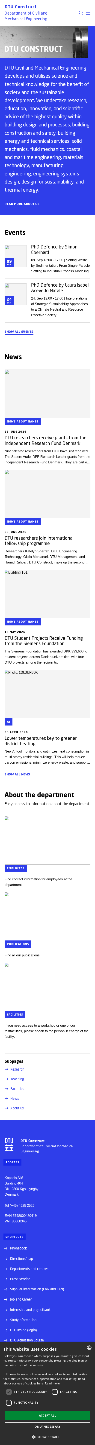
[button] (88, 13)
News (14, 1098)
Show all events (19, 332)
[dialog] (47, 1393)
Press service (20, 1279)
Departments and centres (29, 1269)
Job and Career (21, 1299)
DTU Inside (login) (23, 1330)
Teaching (17, 1079)
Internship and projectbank (30, 1309)
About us (17, 1108)
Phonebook (18, 1248)
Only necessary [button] (47, 1427)
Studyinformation (23, 1320)
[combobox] (89, 1347)
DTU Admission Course (27, 1340)
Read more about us (22, 204)
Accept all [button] (47, 1415)
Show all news (17, 774)
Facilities (17, 1089)
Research (17, 1069)
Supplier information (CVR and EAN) (37, 1289)
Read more (52, 1383)
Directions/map (21, 1258)
